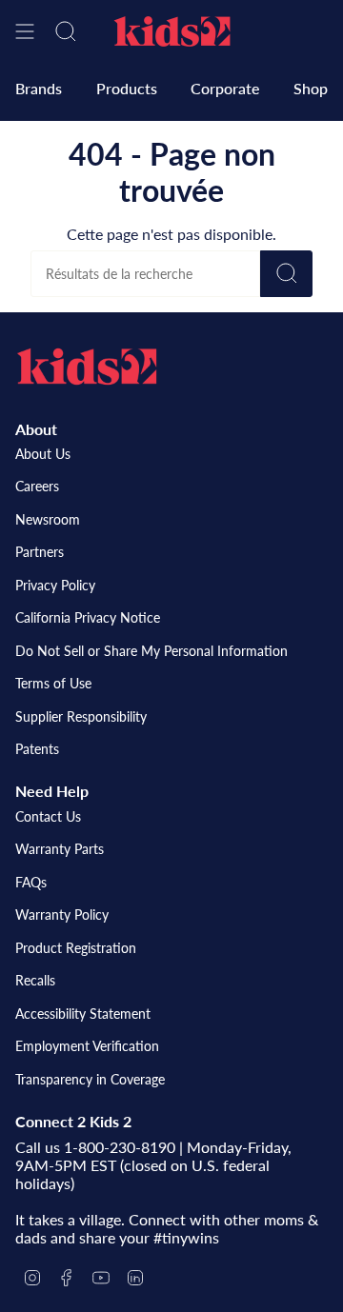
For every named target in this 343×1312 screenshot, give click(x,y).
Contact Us (48, 816)
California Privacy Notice (87, 617)
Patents (37, 749)
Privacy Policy (55, 585)
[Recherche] (286, 273)
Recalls (35, 980)
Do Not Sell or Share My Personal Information (151, 651)
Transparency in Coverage (90, 1079)
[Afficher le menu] (25, 31)
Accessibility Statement (83, 1013)
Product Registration (75, 948)
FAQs (31, 882)
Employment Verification (87, 1046)
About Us (43, 454)
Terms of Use (53, 683)
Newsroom (47, 519)
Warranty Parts (59, 849)
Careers (37, 486)
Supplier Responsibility (81, 716)
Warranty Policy (62, 914)
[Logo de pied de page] (86, 366)
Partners (39, 552)
